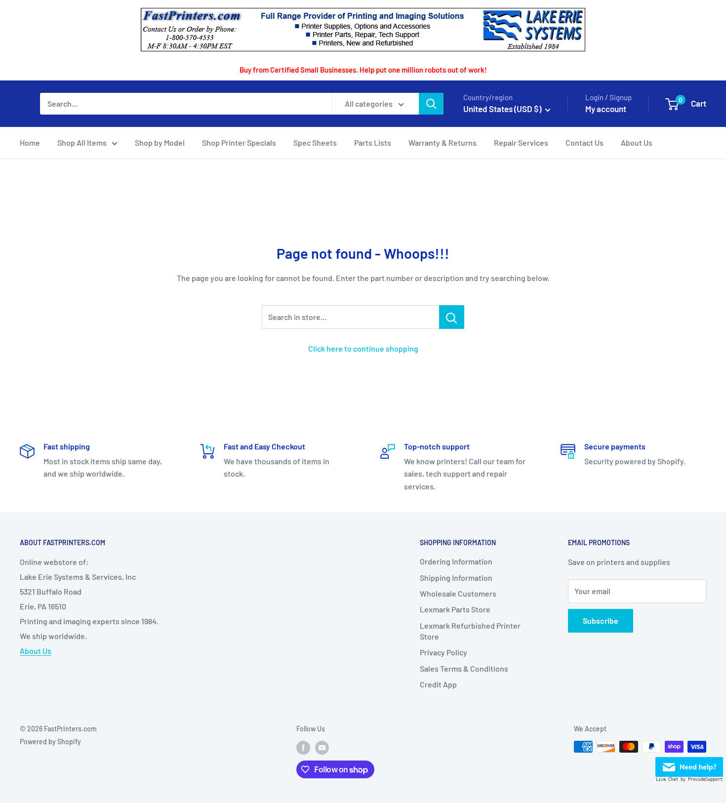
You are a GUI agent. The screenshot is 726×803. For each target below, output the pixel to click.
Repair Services (521, 142)
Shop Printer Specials (239, 142)
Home (30, 142)
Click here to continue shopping (363, 348)
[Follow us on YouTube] (322, 748)
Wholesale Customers (458, 593)
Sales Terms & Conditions (464, 668)
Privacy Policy (443, 652)
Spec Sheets (315, 142)
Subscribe (600, 620)
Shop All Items (82, 142)
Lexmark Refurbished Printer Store (470, 631)
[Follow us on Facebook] (303, 748)
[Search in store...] (451, 317)
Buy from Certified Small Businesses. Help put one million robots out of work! (363, 69)
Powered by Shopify (50, 741)
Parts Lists (372, 142)
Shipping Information (456, 577)
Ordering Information (456, 561)
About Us (636, 142)
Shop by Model (160, 142)
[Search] (431, 104)
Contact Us (584, 142)
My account (605, 109)
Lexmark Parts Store (455, 609)
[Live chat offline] (689, 764)
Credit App (438, 684)
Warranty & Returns (442, 142)
